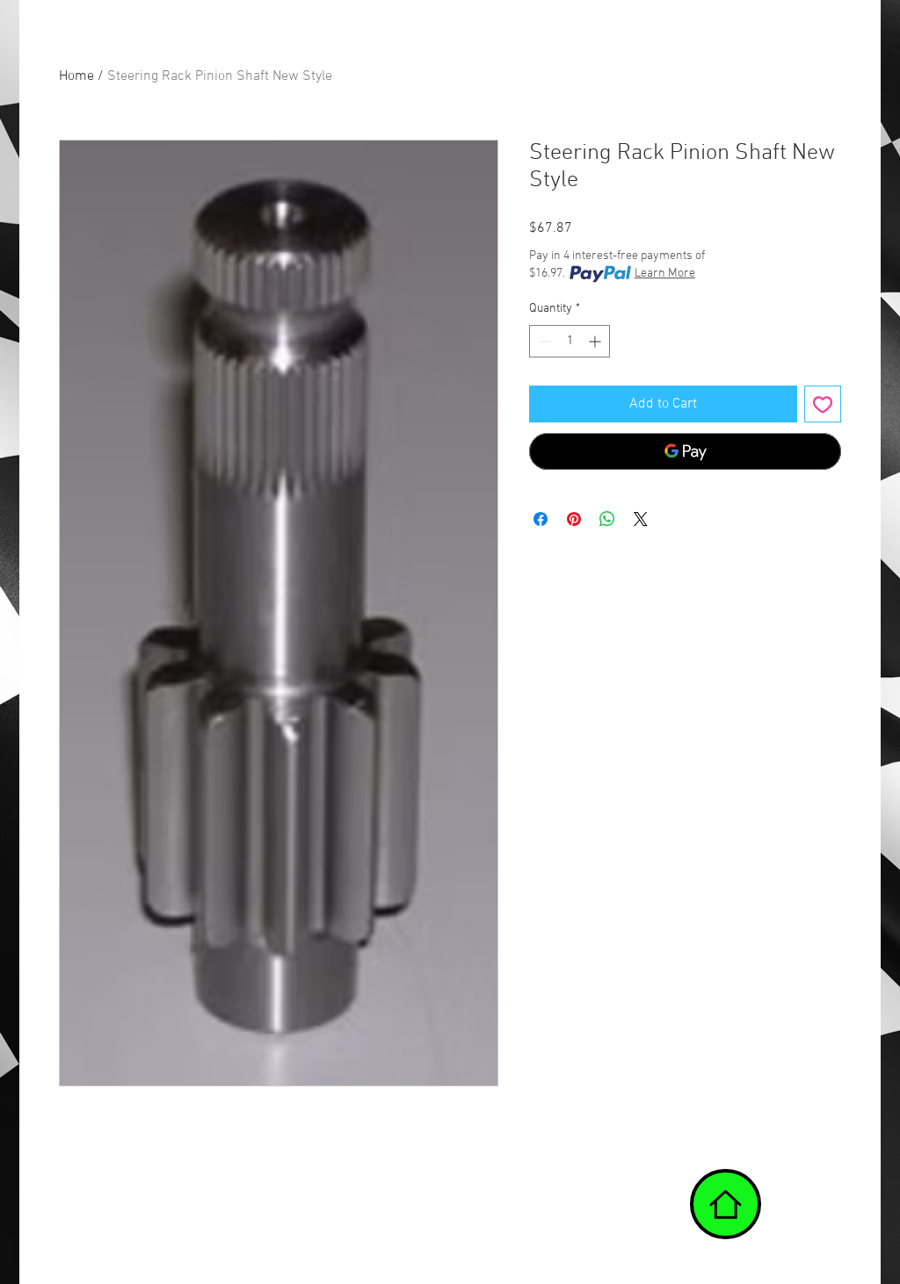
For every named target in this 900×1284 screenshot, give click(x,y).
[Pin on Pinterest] (573, 519)
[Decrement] (543, 341)
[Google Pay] (685, 451)
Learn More (665, 273)
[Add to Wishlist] (822, 404)
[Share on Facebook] (540, 519)
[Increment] (596, 341)
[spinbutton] (569, 341)
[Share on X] (640, 519)
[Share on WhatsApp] (607, 519)
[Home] (725, 1204)
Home (76, 76)
